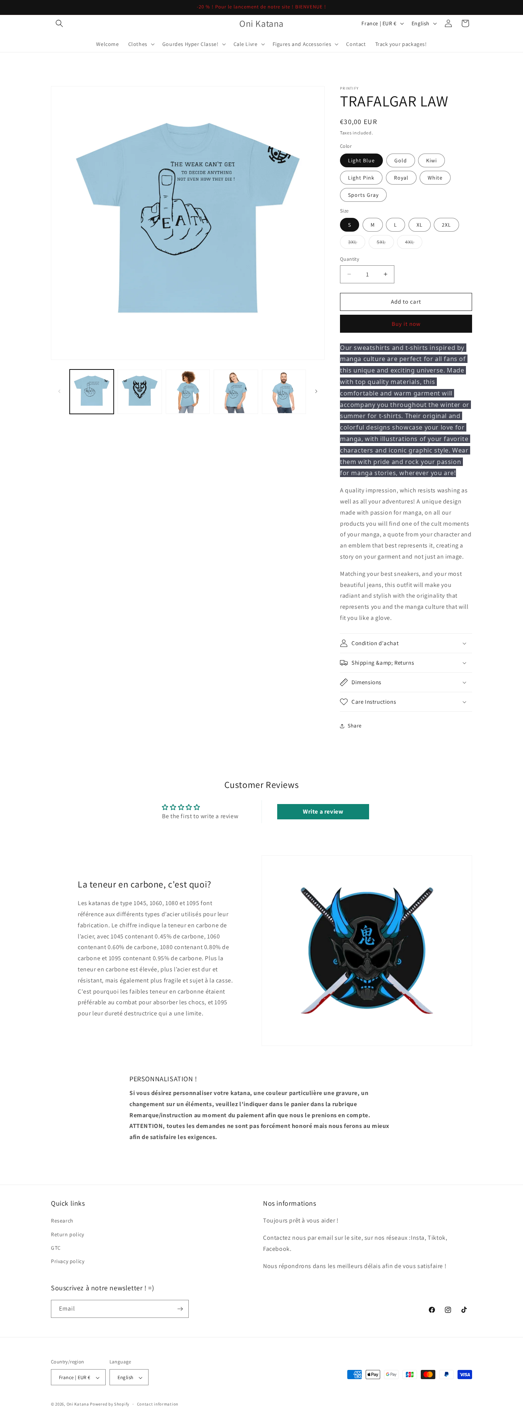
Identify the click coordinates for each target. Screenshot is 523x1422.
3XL (356, 243)
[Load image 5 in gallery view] (284, 391)
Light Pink (361, 177)
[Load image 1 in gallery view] (92, 391)
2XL (446, 224)
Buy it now (406, 323)
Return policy (67, 1234)
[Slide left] (59, 391)
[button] (59, 23)
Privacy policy (67, 1261)
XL (420, 224)
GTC (56, 1247)
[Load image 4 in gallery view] (236, 391)
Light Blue (361, 160)
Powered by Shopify (109, 1404)
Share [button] (355, 725)
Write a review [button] (323, 811)
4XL (413, 243)
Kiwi (431, 160)
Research (62, 1221)
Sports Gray (363, 194)
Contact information (157, 1404)
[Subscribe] (180, 1309)
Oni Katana (78, 1404)
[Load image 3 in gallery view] (188, 391)
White (435, 177)
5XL (385, 243)
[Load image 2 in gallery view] (140, 391)
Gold (400, 160)
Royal (401, 177)
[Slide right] (316, 391)
